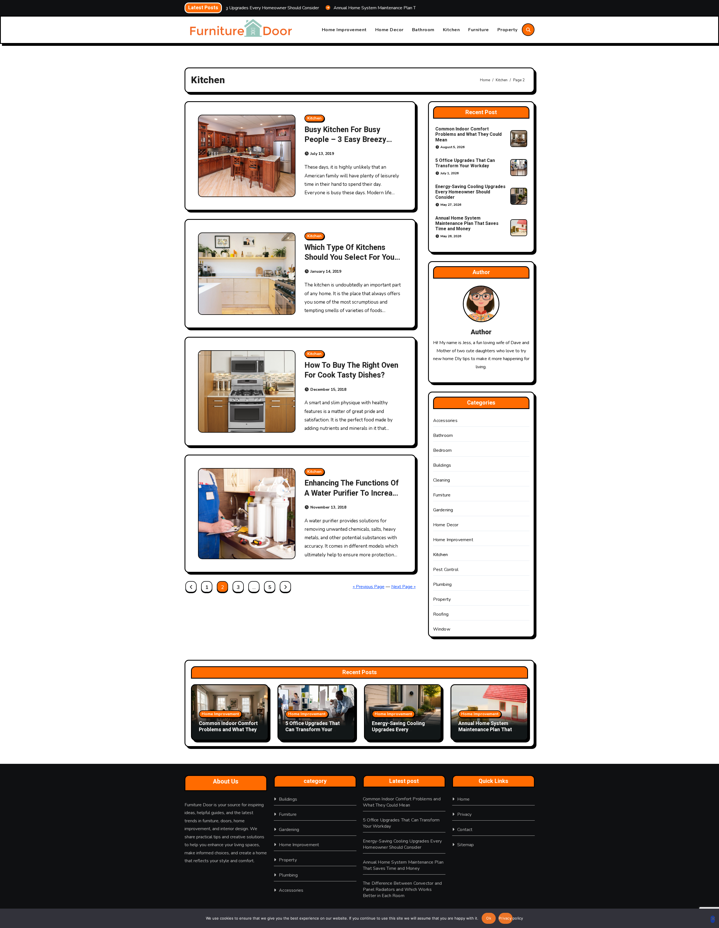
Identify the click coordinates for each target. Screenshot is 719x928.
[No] (713, 919)
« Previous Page (368, 587)
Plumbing (442, 584)
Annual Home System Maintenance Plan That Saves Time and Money (467, 223)
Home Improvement (344, 30)
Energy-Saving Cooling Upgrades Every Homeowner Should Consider (470, 192)
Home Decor (389, 30)
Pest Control (445, 569)
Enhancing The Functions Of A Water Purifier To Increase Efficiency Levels (352, 493)
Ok (488, 918)
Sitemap (465, 845)
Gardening (443, 510)
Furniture (478, 30)
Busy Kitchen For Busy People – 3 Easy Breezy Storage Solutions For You (348, 139)
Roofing (441, 614)
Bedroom (442, 450)
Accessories (445, 420)
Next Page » (403, 587)
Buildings (442, 465)
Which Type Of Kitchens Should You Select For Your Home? (350, 257)
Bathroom (423, 30)
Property (507, 30)
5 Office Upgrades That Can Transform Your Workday (465, 163)
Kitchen (451, 30)
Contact (464, 830)
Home (463, 799)
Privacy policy (506, 918)
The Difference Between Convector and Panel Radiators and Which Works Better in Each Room (402, 889)
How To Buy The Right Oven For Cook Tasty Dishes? (351, 370)
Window (441, 629)
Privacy (464, 814)
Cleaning (441, 480)
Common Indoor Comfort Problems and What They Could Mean (468, 134)
